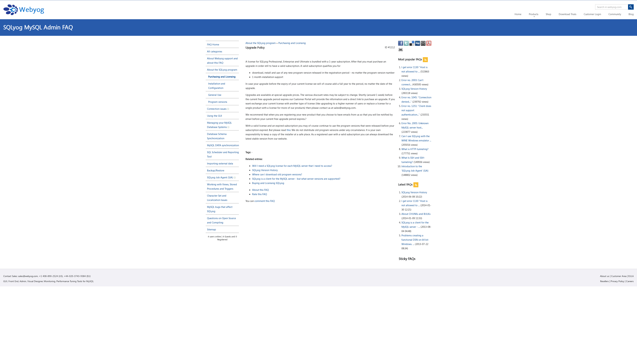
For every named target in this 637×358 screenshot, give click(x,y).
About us (604, 276)
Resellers (604, 281)
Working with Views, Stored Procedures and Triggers (222, 186)
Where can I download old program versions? (277, 174)
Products (533, 14)
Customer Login (592, 14)
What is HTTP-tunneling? (414, 149)
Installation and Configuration (216, 86)
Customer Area (618, 276)
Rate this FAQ (259, 194)
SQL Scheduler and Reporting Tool (223, 154)
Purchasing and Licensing (222, 76)
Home (518, 14)
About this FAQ (260, 189)
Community (614, 14)
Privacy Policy (617, 281)
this (288, 130)
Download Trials (567, 14)
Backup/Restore (215, 170)
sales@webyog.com (28, 276)
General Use (214, 94)
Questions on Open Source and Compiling (221, 220)
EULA (631, 276)
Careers (630, 281)
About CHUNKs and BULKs (415, 213)
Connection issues (217, 108)
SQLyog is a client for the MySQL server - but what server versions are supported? (296, 178)
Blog (631, 14)
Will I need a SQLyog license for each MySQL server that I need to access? (292, 165)
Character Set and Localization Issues (217, 198)
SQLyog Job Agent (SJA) (220, 177)
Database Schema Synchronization (217, 136)
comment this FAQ (264, 201)
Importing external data (220, 163)
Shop (548, 14)
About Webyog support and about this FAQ (222, 60)
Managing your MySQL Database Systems (219, 125)
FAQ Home (213, 44)
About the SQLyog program (222, 69)
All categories (214, 51)
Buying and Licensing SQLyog (268, 183)
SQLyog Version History (414, 88)
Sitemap (211, 229)
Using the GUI (214, 115)
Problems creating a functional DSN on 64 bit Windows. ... (414, 240)
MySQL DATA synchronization (223, 145)
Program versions (217, 101)
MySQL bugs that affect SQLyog (219, 209)
